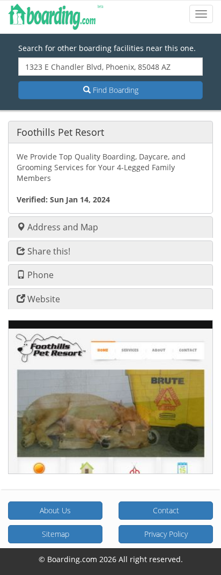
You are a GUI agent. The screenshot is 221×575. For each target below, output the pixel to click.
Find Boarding (114, 90)
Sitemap (55, 534)
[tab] (110, 132)
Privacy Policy (166, 534)
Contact (166, 510)
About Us (55, 510)
